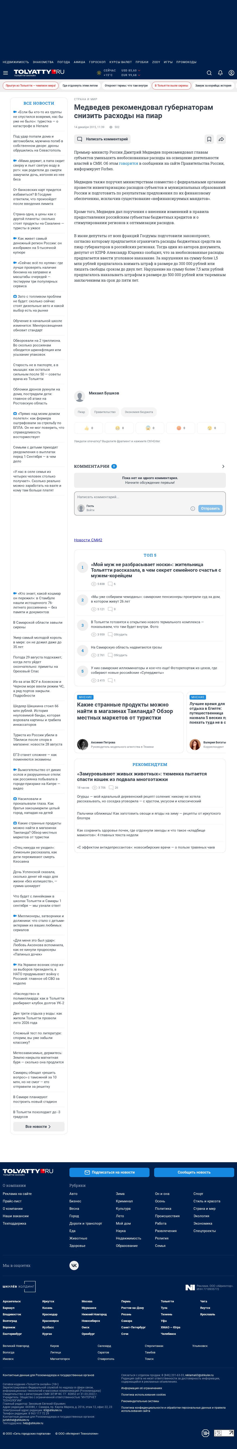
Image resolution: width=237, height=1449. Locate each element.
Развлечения (166, 1231)
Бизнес (75, 1201)
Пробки (142, 62)
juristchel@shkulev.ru (16, 1420)
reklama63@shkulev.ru (199, 1375)
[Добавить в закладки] (209, 139)
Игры (168, 62)
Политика (163, 1209)
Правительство (104, 412)
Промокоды (186, 62)
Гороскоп (97, 62)
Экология (201, 1216)
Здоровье (77, 1246)
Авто (73, 1194)
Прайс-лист (12, 1201)
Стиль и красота (206, 1201)
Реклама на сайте (17, 1194)
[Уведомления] (220, 72)
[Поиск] (209, 72)
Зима (120, 1194)
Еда (72, 1231)
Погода (63, 62)
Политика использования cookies (143, 1394)
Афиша (79, 62)
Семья (160, 1246)
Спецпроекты (204, 1231)
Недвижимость (16, 62)
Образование (127, 1246)
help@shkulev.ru (33, 1423)
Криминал (124, 1201)
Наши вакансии (16, 1216)
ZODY (156, 62)
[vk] (74, 1265)
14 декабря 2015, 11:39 (89, 127)
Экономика (202, 1223)
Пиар (81, 412)
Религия (161, 1238)
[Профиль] (231, 72)
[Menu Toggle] (5, 72)
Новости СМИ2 (88, 540)
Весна (74, 1209)
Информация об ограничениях (141, 1388)
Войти (90, 510)
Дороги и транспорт (85, 1223)
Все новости (39, 103)
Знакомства (43, 62)
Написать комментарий (107, 139)
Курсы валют (120, 62)
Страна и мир (204, 1209)
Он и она (162, 1194)
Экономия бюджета (139, 412)
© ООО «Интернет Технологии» (76, 1433)
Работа (160, 1223)
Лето (120, 1216)
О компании (13, 1209)
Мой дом (123, 1223)
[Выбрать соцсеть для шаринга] (221, 139)
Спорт (198, 1194)
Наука (121, 1231)
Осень (160, 1201)
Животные (78, 1238)
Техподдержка (14, 1223)
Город (74, 1216)
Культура (123, 1209)
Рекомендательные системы (140, 1401)
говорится (128, 163)
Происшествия (167, 1216)
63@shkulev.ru (53, 1410)
